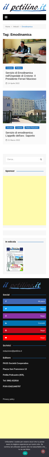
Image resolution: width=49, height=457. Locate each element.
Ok (25, 453)
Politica (18, 68)
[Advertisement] (24, 200)
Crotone (9, 68)
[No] (46, 447)
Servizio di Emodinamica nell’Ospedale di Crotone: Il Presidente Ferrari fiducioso (21, 75)
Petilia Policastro (32, 128)
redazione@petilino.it (12, 351)
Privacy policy (8, 399)
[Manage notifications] (43, 451)
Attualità (10, 128)
